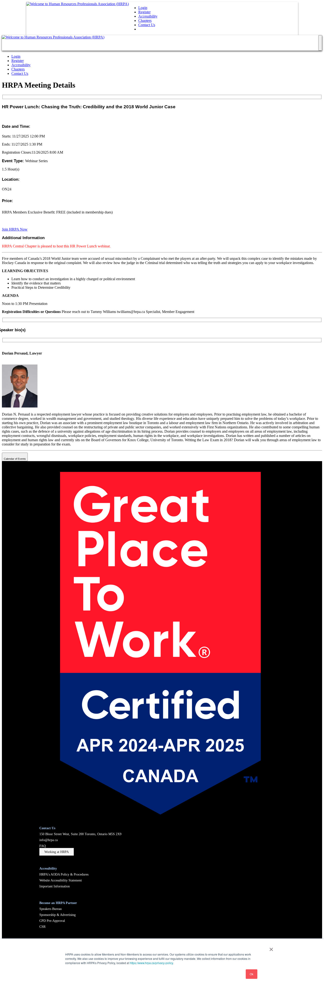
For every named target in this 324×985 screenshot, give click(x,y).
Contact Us (146, 25)
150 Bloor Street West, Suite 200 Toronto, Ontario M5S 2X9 (80, 834)
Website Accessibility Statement (60, 880)
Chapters (145, 21)
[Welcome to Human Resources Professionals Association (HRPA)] (77, 4)
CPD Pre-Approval (52, 921)
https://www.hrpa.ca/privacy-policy (151, 963)
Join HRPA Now (15, 229)
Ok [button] (251, 974)
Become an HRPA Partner (58, 903)
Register (144, 12)
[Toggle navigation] (320, 43)
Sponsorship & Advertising (57, 915)
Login (142, 8)
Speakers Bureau (50, 909)
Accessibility (147, 16)
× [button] (271, 948)
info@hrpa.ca (48, 840)
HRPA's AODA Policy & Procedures (63, 874)
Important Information (54, 886)
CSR (42, 926)
